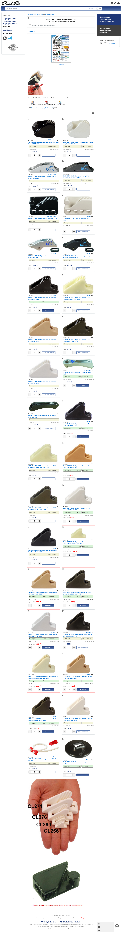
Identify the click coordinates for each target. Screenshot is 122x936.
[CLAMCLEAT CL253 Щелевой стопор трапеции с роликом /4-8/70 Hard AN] (78, 251)
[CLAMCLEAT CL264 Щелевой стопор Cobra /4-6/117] (78, 368)
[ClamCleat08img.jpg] (32, 103)
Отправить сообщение (64, 918)
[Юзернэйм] (118, 3)
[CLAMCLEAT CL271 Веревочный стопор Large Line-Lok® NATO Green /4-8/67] (78, 588)
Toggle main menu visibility (3, 8)
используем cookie (47, 926)
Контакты (76, 918)
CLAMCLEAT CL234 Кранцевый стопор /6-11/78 (42, 218)
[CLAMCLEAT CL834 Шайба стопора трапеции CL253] (78, 757)
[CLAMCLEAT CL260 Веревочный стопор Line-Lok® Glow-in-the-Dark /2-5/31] (78, 293)
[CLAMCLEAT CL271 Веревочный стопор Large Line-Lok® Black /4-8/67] (43, 546)
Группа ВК (50, 921)
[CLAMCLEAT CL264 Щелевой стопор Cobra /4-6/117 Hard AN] (43, 411)
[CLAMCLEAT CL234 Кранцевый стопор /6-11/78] (43, 214)
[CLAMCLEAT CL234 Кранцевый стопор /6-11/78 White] (78, 214)
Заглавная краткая (42, 918)
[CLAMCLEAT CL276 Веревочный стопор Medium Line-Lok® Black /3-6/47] (78, 630)
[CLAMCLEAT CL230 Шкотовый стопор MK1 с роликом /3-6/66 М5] (43, 172)
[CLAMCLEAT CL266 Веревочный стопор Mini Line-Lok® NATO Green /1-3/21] (43, 504)
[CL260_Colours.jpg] (60, 103)
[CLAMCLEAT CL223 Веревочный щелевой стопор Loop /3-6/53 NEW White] (78, 138)
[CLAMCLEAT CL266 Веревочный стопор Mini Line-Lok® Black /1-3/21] (78, 419)
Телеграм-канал (71, 921)
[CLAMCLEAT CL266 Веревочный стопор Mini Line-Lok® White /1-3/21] (78, 504)
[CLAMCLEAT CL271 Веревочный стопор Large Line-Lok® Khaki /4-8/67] (43, 588)
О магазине (52, 918)
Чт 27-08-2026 (111, 44)
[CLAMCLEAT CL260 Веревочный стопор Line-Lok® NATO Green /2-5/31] (78, 335)
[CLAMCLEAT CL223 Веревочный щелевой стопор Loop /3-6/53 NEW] (43, 138)
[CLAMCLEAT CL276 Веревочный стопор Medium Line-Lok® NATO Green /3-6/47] (43, 714)
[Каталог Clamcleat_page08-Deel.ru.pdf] (46, 103)
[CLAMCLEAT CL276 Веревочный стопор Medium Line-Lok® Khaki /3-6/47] (78, 672)
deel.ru (68, 915)
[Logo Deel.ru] (10, 3)
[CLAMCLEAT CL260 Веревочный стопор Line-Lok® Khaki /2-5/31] (43, 335)
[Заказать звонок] (115, 3)
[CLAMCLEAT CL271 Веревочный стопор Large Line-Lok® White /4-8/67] (43, 630)
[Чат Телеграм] (10, 38)
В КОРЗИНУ (48, 310)
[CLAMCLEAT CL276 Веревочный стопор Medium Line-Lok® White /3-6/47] (78, 714)
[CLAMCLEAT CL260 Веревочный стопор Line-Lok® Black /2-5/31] (44, 293)
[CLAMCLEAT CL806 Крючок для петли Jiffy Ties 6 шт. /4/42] (43, 755)
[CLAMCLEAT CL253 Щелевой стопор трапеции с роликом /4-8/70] (43, 251)
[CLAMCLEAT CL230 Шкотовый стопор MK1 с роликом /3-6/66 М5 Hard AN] (78, 172)
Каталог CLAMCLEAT (51, 14)
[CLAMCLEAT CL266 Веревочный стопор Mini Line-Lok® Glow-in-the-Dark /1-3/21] (43, 461)
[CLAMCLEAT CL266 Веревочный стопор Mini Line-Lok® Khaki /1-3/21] (78, 461)
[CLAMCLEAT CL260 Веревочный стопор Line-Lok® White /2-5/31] (43, 377)
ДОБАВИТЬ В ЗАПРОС (49, 155)
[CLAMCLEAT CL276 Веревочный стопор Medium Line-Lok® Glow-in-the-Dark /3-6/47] (43, 672)
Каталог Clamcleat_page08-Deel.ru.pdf (42, 108)
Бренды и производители (35, 14)
